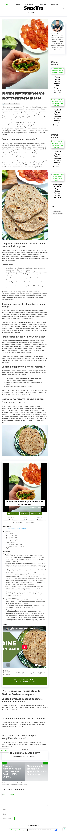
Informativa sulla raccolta (18, 830)
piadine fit (6, 784)
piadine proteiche (14, 784)
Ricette (6, 4)
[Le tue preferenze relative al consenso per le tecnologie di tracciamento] (64, 829)
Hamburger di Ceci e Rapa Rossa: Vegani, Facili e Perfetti (57, 191)
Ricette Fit (19, 783)
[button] (64, 8)
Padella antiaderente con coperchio (16, 528)
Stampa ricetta (14, 513)
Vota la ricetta (37, 513)
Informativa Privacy (57, 211)
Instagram (54, 4)
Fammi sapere (23, 681)
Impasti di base (8, 783)
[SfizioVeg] (33, 8)
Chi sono (31, 12)
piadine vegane (23, 784)
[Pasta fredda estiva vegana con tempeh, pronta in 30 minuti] (57, 72)
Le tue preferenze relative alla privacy (41, 830)
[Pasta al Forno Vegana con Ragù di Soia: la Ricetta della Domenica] (57, 105)
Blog (18, 4)
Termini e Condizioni (57, 213)
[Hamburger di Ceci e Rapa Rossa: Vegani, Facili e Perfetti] (57, 180)
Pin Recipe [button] (26, 513)
